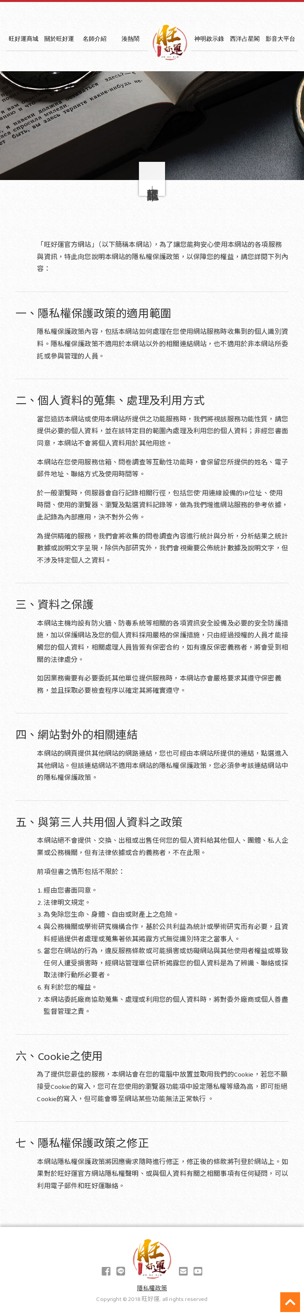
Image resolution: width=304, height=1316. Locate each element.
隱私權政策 (152, 1288)
